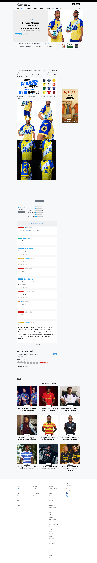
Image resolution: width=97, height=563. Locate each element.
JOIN (73, 4)
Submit (19, 378)
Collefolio (52, 1)
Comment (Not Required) (23, 366)
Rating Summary (21, 359)
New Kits (27, 406)
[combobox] (79, 8)
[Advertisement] (37, 60)
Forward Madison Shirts (45, 43)
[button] (37, 498)
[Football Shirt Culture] (23, 4)
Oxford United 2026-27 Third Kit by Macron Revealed (70, 468)
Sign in (77, 4)
